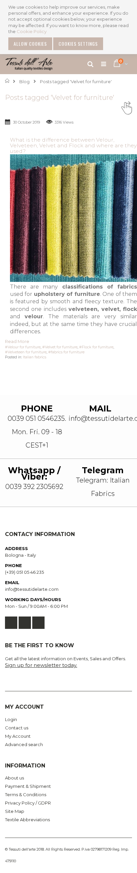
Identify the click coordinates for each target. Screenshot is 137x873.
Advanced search (24, 744)
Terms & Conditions (25, 794)
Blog (24, 81)
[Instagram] (38, 623)
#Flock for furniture (96, 347)
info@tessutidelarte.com (32, 589)
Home (7, 81)
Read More (17, 341)
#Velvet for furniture (59, 347)
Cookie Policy (32, 31)
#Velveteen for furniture (26, 352)
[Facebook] (11, 623)
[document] (69, 27)
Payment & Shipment (28, 786)
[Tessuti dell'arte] (29, 64)
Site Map (14, 811)
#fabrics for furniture (66, 352)
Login (11, 719)
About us (14, 777)
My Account (18, 736)
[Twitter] (25, 623)
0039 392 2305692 (34, 487)
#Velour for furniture (23, 347)
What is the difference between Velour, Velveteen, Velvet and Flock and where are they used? (73, 145)
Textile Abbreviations (27, 819)
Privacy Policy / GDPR (28, 803)
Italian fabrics (34, 357)
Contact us (16, 727)
